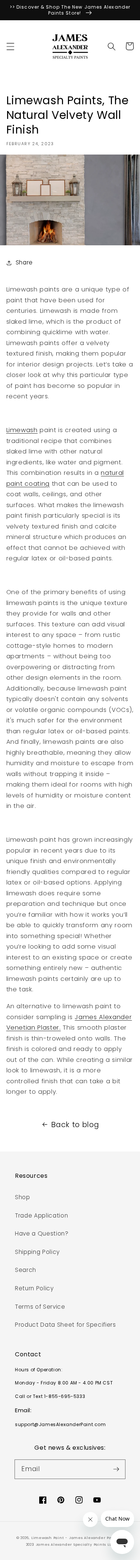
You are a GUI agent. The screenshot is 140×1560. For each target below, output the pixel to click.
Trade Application (41, 1215)
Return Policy (34, 1288)
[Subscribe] (116, 1469)
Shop (22, 1197)
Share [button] (24, 262)
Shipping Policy (37, 1252)
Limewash (22, 430)
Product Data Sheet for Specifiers (65, 1325)
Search (25, 1270)
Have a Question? (42, 1233)
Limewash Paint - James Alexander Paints (76, 1537)
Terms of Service (40, 1307)
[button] (10, 46)
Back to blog (75, 1124)
